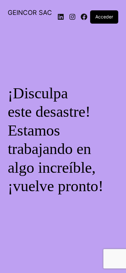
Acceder (104, 16)
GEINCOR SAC (30, 12)
